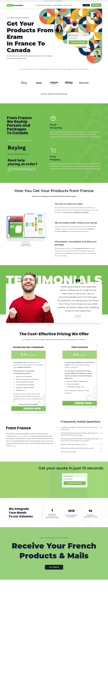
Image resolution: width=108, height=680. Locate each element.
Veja (22, 436)
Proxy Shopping (57, 5)
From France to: (73, 35)
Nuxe (27, 436)
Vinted (19, 436)
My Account (86, 5)
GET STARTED (96, 5)
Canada (14, 446)
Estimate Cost (68, 5)
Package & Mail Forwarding (43, 5)
